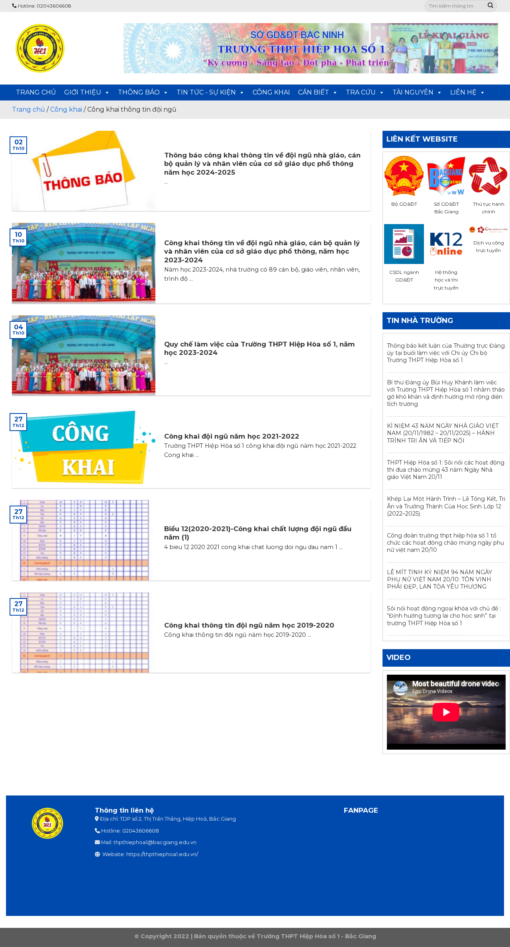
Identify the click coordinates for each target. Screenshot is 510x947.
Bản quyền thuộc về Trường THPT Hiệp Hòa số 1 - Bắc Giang (285, 936)
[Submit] (490, 6)
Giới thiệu (82, 92)
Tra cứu (361, 92)
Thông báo (139, 92)
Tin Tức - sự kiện (206, 92)
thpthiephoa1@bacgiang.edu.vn (155, 842)
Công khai (271, 92)
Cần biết (313, 92)
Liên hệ (463, 92)
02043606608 (140, 831)
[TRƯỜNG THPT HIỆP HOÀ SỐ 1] (62, 48)
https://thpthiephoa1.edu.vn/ (162, 854)
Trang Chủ (36, 92)
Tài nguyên (413, 92)
